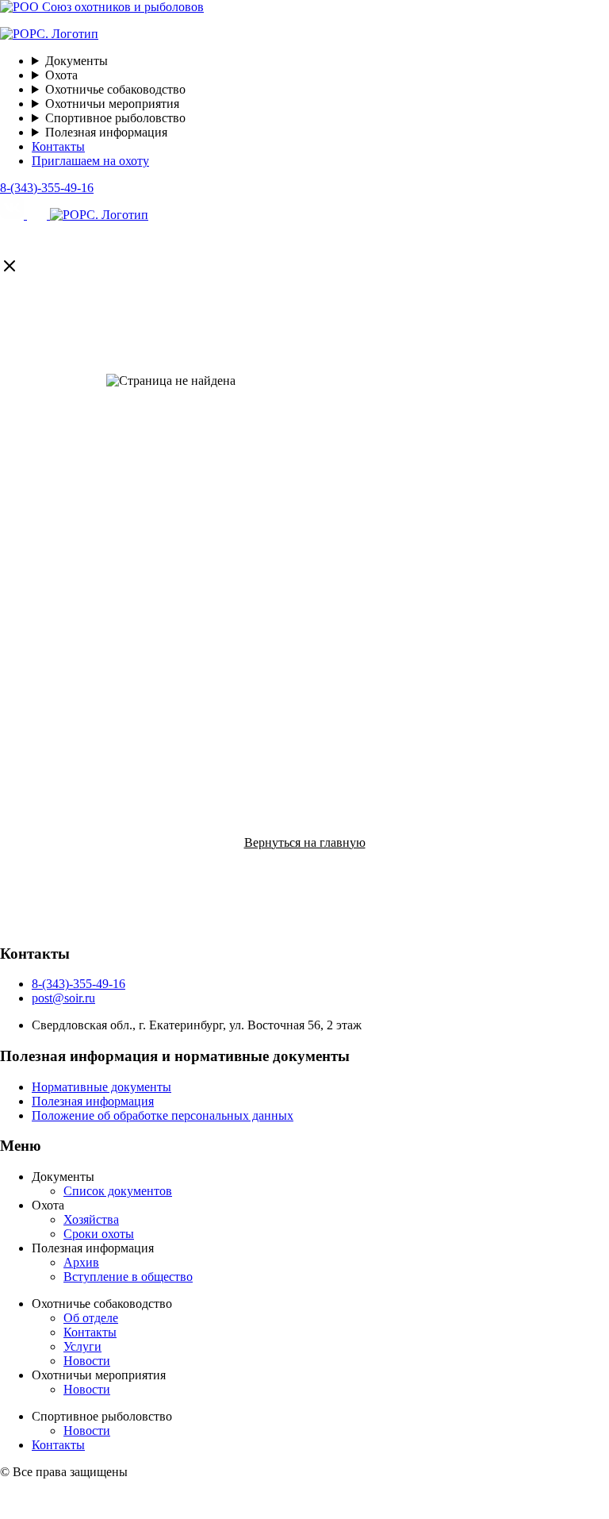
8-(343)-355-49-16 (47, 187)
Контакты (58, 146)
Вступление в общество (128, 1276)
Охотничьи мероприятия (113, 103)
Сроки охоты (98, 1233)
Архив (81, 1262)
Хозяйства (91, 1219)
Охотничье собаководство (117, 89)
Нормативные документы (101, 1087)
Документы (78, 60)
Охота (63, 75)
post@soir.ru (63, 998)
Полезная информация (107, 132)
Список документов (117, 1191)
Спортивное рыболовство (117, 118)
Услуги (82, 1346)
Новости (86, 1360)
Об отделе (90, 1318)
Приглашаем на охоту (90, 160)
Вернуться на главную (305, 842)
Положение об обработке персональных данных (162, 1115)
